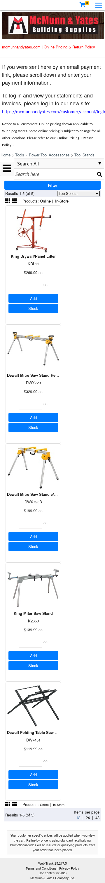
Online (45, 201)
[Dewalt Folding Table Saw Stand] (33, 705)
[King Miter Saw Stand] (33, 586)
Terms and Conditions (41, 868)
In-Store (62, 201)
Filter (52, 185)
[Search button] (99, 174)
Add (33, 298)
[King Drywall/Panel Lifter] (33, 229)
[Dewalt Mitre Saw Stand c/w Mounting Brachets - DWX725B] (33, 467)
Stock (33, 308)
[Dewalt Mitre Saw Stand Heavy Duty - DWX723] (33, 348)
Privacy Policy (69, 868)
